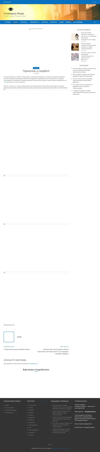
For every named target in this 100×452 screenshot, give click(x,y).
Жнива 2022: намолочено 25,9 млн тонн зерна (57, 390)
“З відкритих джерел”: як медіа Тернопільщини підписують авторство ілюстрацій (84, 92)
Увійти (7, 405)
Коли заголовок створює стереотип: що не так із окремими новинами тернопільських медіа (88, 36)
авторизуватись (33, 363)
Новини (15, 22)
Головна (8, 22)
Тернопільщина (33, 430)
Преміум (69, 21)
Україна (31, 435)
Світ (30, 427)
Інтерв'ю (31, 412)
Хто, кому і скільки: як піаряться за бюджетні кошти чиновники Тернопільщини (82, 86)
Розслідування (33, 425)
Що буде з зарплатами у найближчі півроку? (13, 391)
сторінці (6, 82)
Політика (23, 22)
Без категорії (32, 405)
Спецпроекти (34, 22)
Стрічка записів (9, 407)
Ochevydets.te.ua (56, 448)
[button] (36, 321)
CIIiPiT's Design (65, 448)
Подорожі (31, 417)
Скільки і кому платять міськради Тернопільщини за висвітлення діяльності (88, 56)
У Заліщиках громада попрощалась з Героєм (35, 391)
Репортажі (32, 422)
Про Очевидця (78, 22)
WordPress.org (9, 412)
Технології (53, 22)
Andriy (19, 337)
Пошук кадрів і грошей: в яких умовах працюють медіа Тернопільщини (88, 46)
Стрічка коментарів (11, 410)
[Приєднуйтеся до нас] (95, 2)
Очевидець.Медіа (14, 13)
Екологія (45, 22)
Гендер (61, 22)
